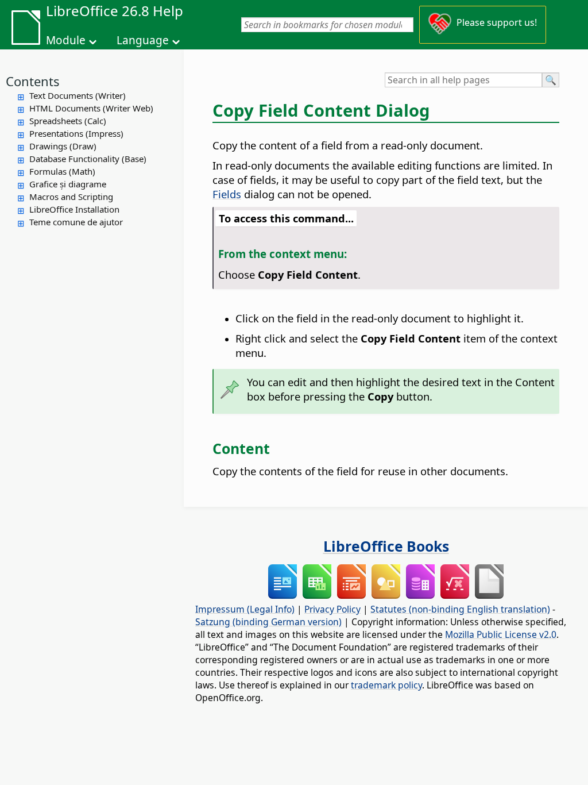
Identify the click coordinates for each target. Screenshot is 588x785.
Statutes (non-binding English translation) (460, 609)
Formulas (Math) (62, 171)
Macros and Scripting (71, 196)
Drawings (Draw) (62, 146)
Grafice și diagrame (67, 184)
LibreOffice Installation (74, 209)
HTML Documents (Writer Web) (91, 108)
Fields (226, 194)
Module (66, 40)
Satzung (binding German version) (268, 621)
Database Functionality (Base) (87, 158)
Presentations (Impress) (76, 133)
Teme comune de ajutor (76, 222)
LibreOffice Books (386, 546)
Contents (33, 81)
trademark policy (386, 685)
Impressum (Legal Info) (245, 609)
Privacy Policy (332, 609)
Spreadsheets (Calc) (67, 120)
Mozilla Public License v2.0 (500, 634)
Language (143, 40)
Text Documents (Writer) (77, 95)
